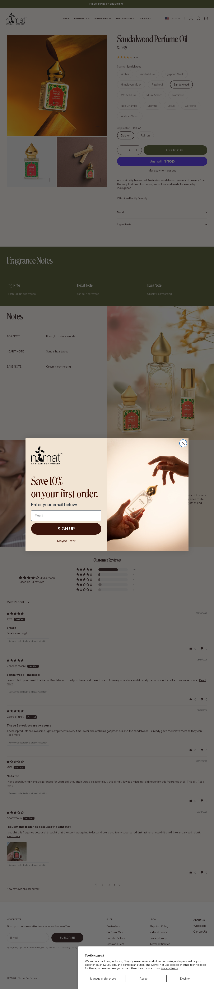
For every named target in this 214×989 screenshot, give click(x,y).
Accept (144, 978)
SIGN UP (66, 528)
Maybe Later (66, 541)
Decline (185, 978)
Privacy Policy (169, 968)
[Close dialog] (183, 443)
